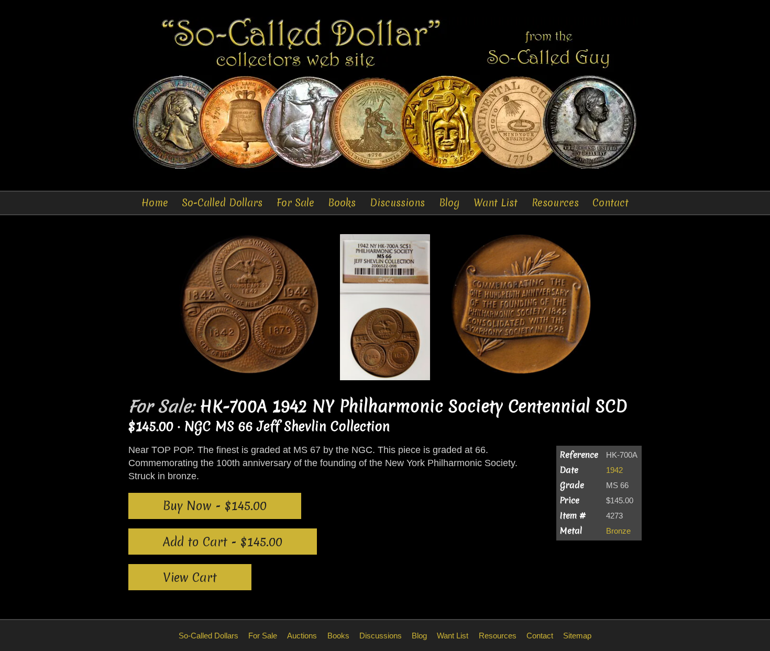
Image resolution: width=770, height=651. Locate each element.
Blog (449, 202)
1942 (614, 470)
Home (154, 202)
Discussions (397, 202)
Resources (555, 202)
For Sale (295, 202)
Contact (610, 202)
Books (342, 202)
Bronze (618, 530)
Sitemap (577, 635)
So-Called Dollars (222, 202)
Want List (496, 202)
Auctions (302, 635)
